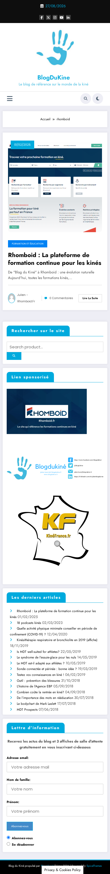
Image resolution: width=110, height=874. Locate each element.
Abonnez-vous (22, 838)
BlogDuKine (53, 77)
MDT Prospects (27, 709)
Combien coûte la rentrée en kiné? (40, 692)
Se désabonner (23, 844)
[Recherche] (85, 99)
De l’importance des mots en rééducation (45, 697)
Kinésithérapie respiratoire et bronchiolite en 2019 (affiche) (57, 640)
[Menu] (10, 98)
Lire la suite (90, 298)
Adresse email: (18, 757)
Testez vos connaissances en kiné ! (40, 674)
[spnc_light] (97, 98)
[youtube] (61, 17)
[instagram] (55, 17)
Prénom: (13, 802)
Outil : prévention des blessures (38, 680)
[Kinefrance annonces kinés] (55, 530)
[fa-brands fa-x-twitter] (48, 17)
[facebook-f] (41, 17)
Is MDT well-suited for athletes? (38, 651)
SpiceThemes (94, 866)
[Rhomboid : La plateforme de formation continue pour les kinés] (55, 184)
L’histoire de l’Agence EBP (34, 686)
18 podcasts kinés (29, 622)
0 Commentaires (61, 298)
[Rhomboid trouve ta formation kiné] (49, 412)
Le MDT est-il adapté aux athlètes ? (41, 663)
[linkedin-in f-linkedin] (68, 17)
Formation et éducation (28, 243)
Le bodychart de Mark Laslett (36, 703)
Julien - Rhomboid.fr (26, 298)
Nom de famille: (18, 779)
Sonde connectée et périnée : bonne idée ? (47, 668)
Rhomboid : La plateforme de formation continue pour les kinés (54, 259)
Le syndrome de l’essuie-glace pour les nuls (46, 657)
